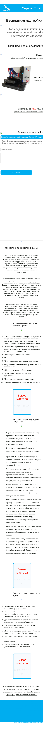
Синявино (10, 705)
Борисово (4, 706)
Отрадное (29, 705)
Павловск (29, 712)
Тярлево (37, 712)
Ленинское (22, 720)
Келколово (36, 705)
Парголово (32, 718)
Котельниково (34, 722)
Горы (15, 705)
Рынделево (33, 712)
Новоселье (17, 717)
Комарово (17, 720)
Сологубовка (31, 708)
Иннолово (33, 717)
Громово (22, 703)
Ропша (13, 717)
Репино (13, 720)
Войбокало (38, 708)
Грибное (32, 705)
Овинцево (32, 715)
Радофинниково (30, 703)
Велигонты (38, 717)
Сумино (18, 715)
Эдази (26, 713)
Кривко (8, 706)
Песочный (37, 718)
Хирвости (30, 706)
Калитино (34, 713)
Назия (6, 708)
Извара (39, 715)
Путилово (10, 708)
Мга (13, 705)
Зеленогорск (27, 720)
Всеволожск (37, 701)
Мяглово (16, 706)
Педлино (39, 722)
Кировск (26, 708)
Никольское (39, 710)
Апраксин (15, 708)
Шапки (18, 703)
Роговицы (18, 713)
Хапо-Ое (25, 710)
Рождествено (20, 722)
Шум (35, 708)
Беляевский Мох (20, 708)
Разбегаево (22, 717)
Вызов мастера (22, 397)
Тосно (35, 703)
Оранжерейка (29, 710)
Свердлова (12, 706)
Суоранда (38, 706)
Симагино (32, 720)
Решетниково (37, 720)
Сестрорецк (4, 720)
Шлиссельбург (20, 705)
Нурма (25, 703)
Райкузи (29, 717)
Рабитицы (36, 715)
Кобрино (24, 722)
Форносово (21, 712)
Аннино (26, 717)
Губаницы (22, 715)
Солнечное (9, 720)
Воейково (26, 706)
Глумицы (23, 713)
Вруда (37, 713)
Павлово (25, 705)
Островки (34, 710)
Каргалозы (29, 713)
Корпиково (28, 722)
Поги (25, 712)
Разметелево (21, 706)
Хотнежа (14, 715)
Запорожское (5, 705)
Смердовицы (27, 715)
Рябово (37, 703)
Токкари (34, 706)
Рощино (33, 701)
